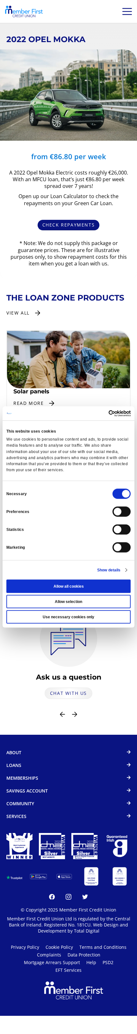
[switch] (121, 512)
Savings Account (27, 791)
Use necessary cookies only (68, 617)
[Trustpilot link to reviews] (14, 876)
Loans (13, 765)
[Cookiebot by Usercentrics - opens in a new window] (103, 413)
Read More (28, 403)
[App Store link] (64, 877)
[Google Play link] (38, 877)
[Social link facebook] (52, 897)
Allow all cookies (69, 586)
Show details (108, 570)
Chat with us (68, 693)
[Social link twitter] (85, 897)
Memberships (22, 778)
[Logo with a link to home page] (24, 11)
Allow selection (68, 601)
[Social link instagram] (68, 897)
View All (18, 313)
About (13, 752)
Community (20, 804)
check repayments (68, 225)
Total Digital (86, 931)
